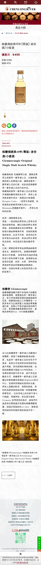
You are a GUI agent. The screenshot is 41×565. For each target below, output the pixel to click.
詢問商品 (39, 544)
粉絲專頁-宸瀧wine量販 (20, 519)
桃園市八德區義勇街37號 (20, 516)
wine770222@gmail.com (20, 525)
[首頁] (2, 33)
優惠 (4, 54)
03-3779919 (20, 507)
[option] (20, 87)
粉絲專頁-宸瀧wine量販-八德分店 (20, 522)
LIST (10, 475)
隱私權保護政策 (22, 562)
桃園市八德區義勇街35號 (20, 513)
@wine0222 (24, 530)
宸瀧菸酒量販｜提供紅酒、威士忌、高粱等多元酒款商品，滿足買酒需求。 (20, 8)
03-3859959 (20, 510)
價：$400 (13, 54)
